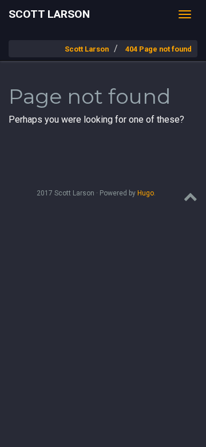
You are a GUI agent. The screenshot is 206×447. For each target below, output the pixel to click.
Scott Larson (49, 14)
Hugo (145, 193)
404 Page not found (158, 49)
